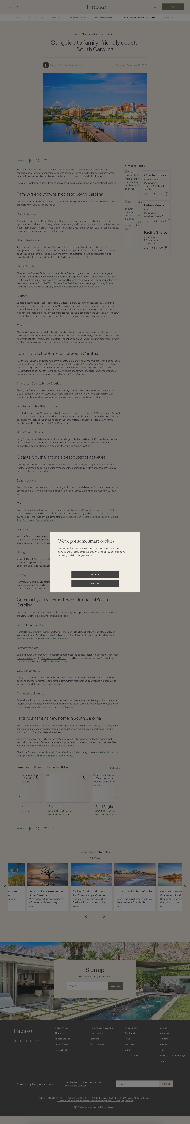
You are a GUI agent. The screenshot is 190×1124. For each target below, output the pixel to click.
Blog (84, 34)
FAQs (127, 1038)
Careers (164, 1038)
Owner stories (77, 17)
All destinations (62, 1038)
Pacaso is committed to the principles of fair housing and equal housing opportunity (95, 1101)
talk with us (105, 752)
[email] (45, 160)
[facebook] (30, 160)
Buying (56, 17)
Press (163, 1050)
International (61, 1050)
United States (61, 1044)
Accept (95, 574)
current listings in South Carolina (54, 752)
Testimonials (131, 1033)
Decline (95, 583)
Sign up (166, 1084)
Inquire (173, 7)
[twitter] (37, 160)
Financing (94, 1038)
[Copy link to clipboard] (53, 160)
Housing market (104, 17)
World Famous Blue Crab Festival (64, 283)
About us (164, 1033)
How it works (96, 1033)
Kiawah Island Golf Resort (75, 516)
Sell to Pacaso (97, 1044)
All (18, 17)
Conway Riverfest (106, 283)
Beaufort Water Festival (55, 638)
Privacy (163, 1055)
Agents (169, 17)
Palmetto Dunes (44, 520)
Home (77, 34)
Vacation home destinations (139, 17)
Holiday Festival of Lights (80, 635)
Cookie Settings (177, 1055)
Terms (163, 1061)
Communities (131, 1055)
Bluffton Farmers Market (53, 658)
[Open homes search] (155, 7)
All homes (59, 1033)
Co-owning (36, 17)
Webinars (129, 1044)
